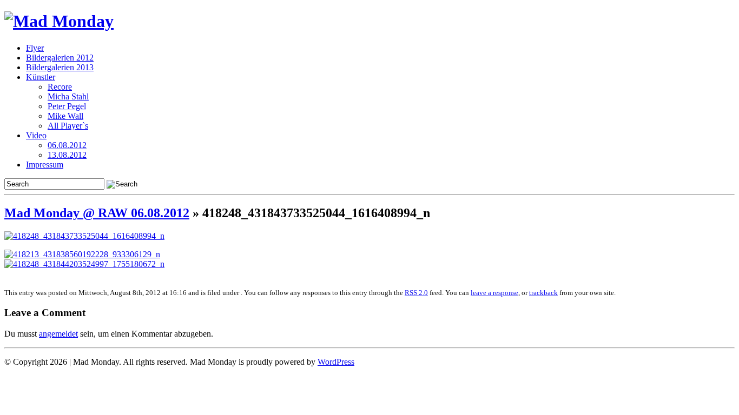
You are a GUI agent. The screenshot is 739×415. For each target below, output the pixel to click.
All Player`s (68, 125)
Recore (60, 86)
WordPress (336, 361)
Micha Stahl (68, 96)
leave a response (494, 293)
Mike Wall (65, 116)
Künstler (40, 77)
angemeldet (58, 333)
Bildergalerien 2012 (60, 57)
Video (36, 135)
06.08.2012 (67, 145)
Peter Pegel (67, 106)
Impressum (44, 164)
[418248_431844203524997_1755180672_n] (84, 264)
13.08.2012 (67, 154)
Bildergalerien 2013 (60, 67)
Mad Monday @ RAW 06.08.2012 (96, 213)
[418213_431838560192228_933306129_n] (82, 254)
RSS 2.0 (416, 293)
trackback (543, 293)
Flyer (35, 47)
